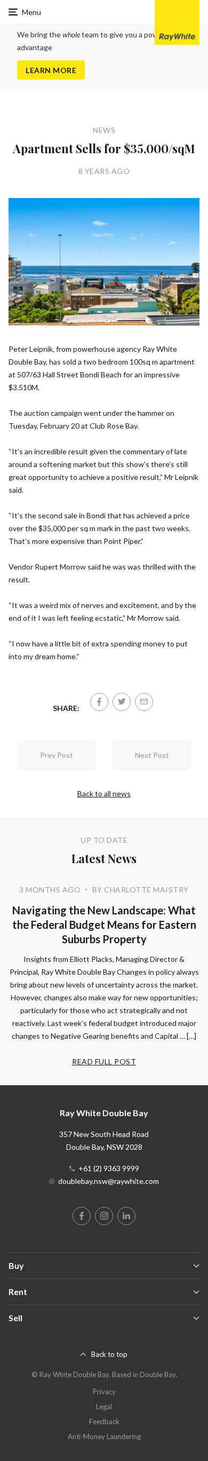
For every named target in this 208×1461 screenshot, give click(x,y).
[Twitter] (122, 702)
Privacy (104, 1391)
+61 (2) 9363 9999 (108, 1168)
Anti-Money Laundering (104, 1436)
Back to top (109, 1354)
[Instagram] (104, 1216)
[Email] (144, 702)
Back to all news (104, 793)
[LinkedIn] (126, 1216)
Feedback (104, 1421)
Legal (104, 1406)
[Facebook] (99, 702)
